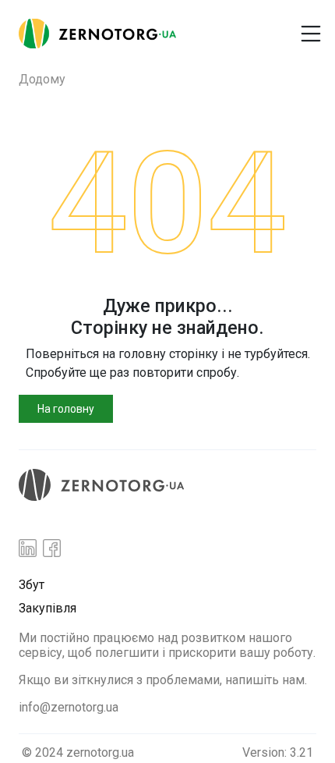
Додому (42, 79)
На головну (65, 409)
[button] (236, 27)
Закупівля (47, 608)
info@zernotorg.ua (68, 707)
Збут (31, 584)
